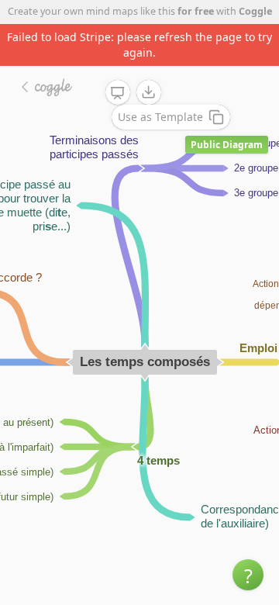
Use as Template (160, 116)
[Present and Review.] (117, 93)
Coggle (255, 11)
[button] (248, 574)
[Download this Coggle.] (148, 92)
